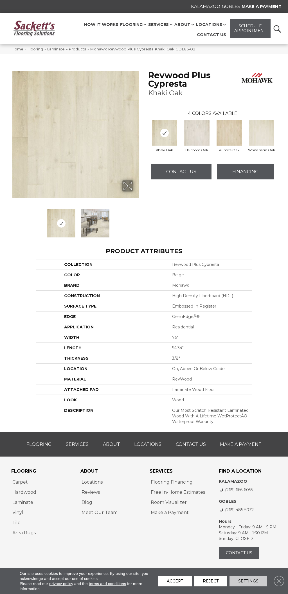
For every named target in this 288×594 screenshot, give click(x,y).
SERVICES (161, 471)
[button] (276, 28)
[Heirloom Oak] (197, 133)
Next (137, 220)
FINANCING (245, 171)
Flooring (35, 49)
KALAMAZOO (233, 481)
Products (77, 49)
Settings (248, 581)
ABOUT (89, 471)
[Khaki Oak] (164, 133)
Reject (211, 581)
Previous (14, 220)
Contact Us (181, 171)
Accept (175, 581)
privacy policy (61, 583)
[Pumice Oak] (229, 133)
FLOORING (23, 471)
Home (17, 49)
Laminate (56, 49)
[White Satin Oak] (262, 133)
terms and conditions (107, 583)
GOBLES (228, 501)
